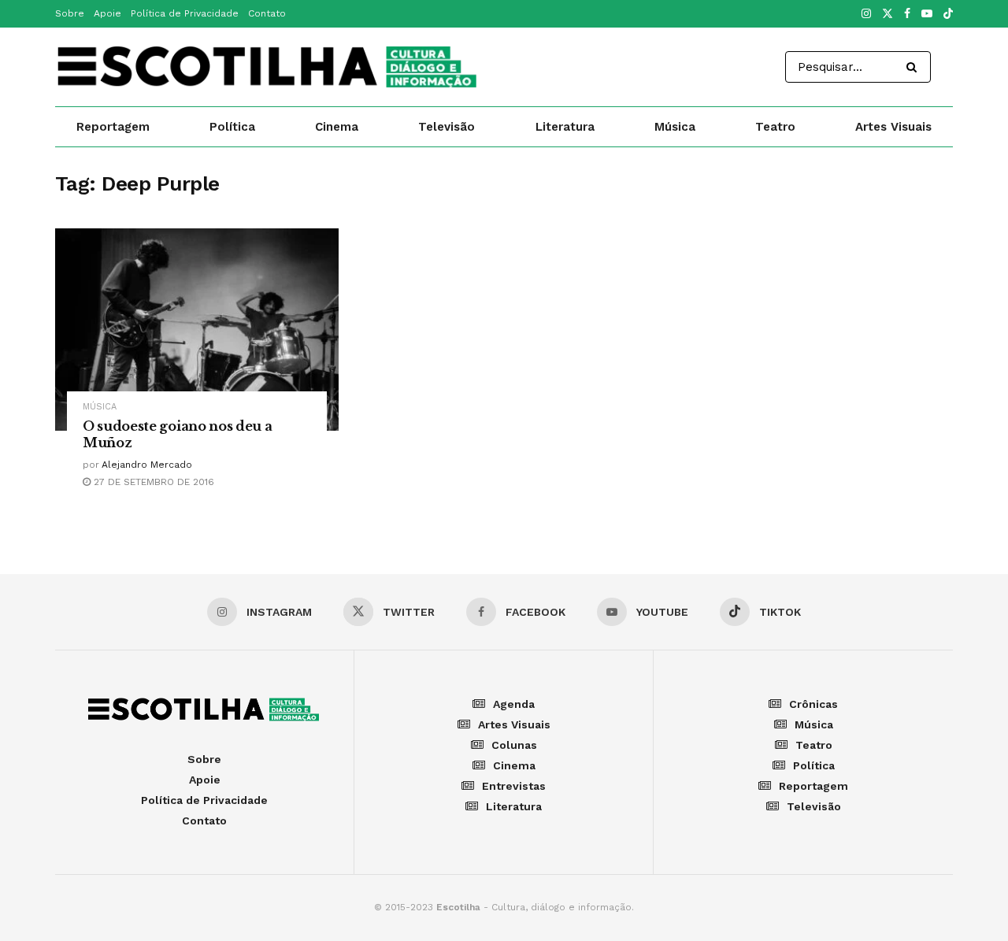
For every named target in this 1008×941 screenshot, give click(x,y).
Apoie (107, 13)
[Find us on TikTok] (948, 14)
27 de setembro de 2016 (152, 481)
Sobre (69, 13)
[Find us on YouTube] (926, 14)
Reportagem (113, 127)
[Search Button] (915, 67)
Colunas (514, 745)
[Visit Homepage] (268, 67)
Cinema (336, 127)
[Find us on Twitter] (887, 14)
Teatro (775, 127)
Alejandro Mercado (147, 464)
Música (674, 127)
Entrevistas (514, 786)
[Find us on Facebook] (907, 14)
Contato (267, 13)
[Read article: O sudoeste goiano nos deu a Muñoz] (197, 329)
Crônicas (813, 704)
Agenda (514, 704)
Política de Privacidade (185, 13)
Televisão (446, 127)
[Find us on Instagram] (866, 14)
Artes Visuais (893, 127)
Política (232, 127)
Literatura (565, 127)
